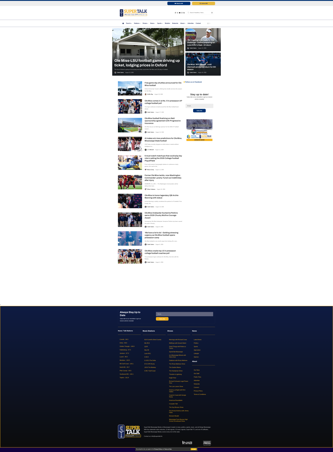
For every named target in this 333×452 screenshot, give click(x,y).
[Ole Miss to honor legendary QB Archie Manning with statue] (130, 201)
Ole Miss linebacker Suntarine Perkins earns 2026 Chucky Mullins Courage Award (161, 215)
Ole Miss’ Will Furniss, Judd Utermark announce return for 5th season (201, 66)
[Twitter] (177, 13)
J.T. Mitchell (150, 149)
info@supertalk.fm (156, 436)
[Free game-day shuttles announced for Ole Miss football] (130, 88)
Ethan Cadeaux (151, 189)
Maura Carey (150, 169)
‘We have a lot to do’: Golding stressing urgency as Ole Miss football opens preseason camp (161, 235)
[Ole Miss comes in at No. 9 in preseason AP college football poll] (130, 106)
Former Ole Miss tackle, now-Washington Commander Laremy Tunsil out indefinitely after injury (163, 177)
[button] (114, 51)
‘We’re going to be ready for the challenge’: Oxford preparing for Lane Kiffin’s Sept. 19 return (201, 42)
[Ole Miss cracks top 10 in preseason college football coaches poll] (130, 256)
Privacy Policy (158, 449)
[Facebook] (175, 13)
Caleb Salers (120, 72)
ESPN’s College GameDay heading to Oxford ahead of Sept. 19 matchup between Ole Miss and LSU (146, 58)
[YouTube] (179, 13)
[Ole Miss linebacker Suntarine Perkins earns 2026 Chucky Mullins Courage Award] (130, 219)
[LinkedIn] (184, 13)
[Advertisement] (166, 281)
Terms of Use (168, 449)
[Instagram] (182, 13)
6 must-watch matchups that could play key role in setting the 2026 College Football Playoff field (163, 158)
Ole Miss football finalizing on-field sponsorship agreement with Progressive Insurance (163, 120)
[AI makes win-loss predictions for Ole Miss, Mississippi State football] (130, 144)
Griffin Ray (150, 94)
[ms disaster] (199, 130)
